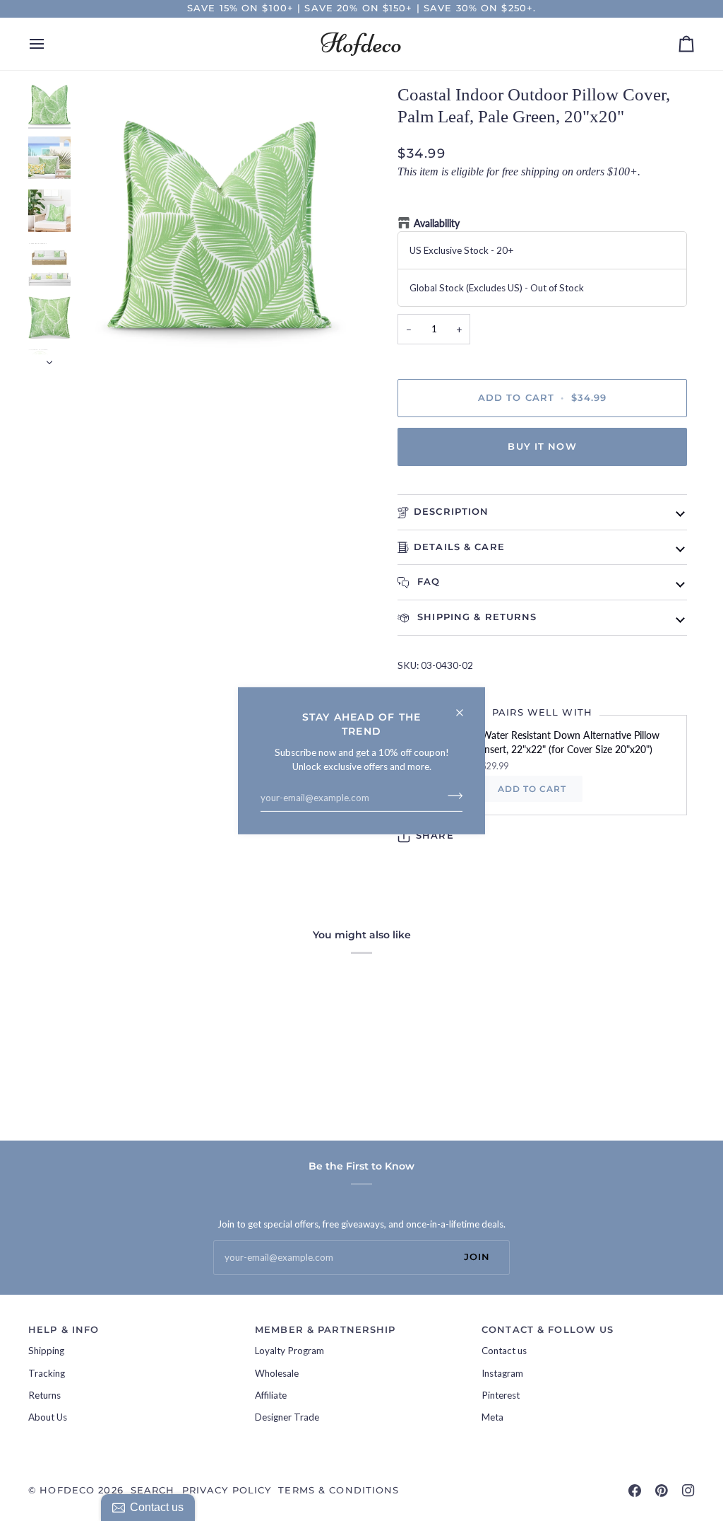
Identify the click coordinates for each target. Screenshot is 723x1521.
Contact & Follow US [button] (548, 1329)
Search (153, 1490)
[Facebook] (634, 1490)
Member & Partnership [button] (325, 1329)
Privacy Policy (227, 1490)
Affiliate (271, 1395)
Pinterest (501, 1395)
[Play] (220, 225)
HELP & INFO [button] (63, 1329)
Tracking (46, 1373)
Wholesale (277, 1373)
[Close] (465, 706)
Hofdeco (67, 1490)
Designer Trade (287, 1417)
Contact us (504, 1350)
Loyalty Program (289, 1350)
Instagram (502, 1373)
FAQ (427, 581)
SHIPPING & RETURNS (475, 617)
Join (477, 1257)
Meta (492, 1417)
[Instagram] (688, 1490)
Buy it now (542, 446)
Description (451, 511)
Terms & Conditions (338, 1490)
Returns (44, 1395)
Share (435, 835)
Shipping (46, 1350)
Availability (437, 223)
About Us (47, 1417)
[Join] (450, 795)
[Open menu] (49, 44)
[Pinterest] (661, 1490)
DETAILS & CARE (459, 547)
